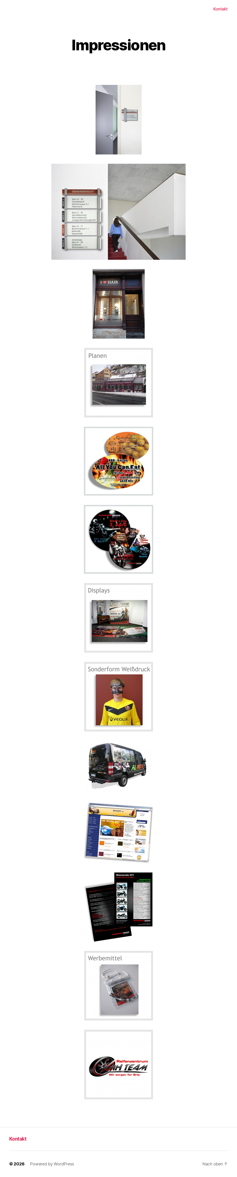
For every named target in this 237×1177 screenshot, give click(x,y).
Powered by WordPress (52, 1163)
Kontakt (220, 8)
